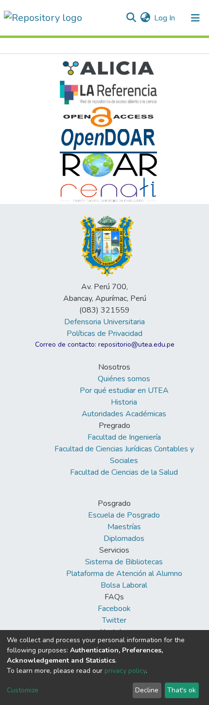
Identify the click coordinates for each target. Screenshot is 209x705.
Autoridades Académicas (124, 413)
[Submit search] (131, 18)
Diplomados (124, 538)
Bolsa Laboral (124, 585)
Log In (165, 18)
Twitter (114, 620)
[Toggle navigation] (195, 18)
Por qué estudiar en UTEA (124, 390)
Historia (124, 402)
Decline (146, 690)
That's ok (181, 690)
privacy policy (125, 670)
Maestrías (124, 526)
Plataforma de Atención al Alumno (124, 573)
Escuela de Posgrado (124, 515)
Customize (22, 690)
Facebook (114, 608)
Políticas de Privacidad (104, 333)
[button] (145, 18)
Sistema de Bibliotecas (124, 562)
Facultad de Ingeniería (124, 437)
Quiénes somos (124, 378)
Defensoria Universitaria (104, 321)
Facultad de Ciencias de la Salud (124, 472)
